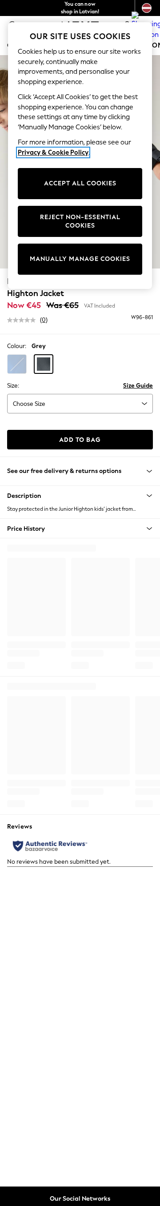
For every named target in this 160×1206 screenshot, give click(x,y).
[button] (17, 364)
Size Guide (138, 385)
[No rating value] (23, 320)
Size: (13, 385)
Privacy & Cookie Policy (53, 152)
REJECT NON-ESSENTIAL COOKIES (80, 221)
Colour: (16, 346)
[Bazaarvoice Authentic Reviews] (50, 846)
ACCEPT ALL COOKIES (80, 183)
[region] (80, 155)
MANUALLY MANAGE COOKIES (80, 259)
